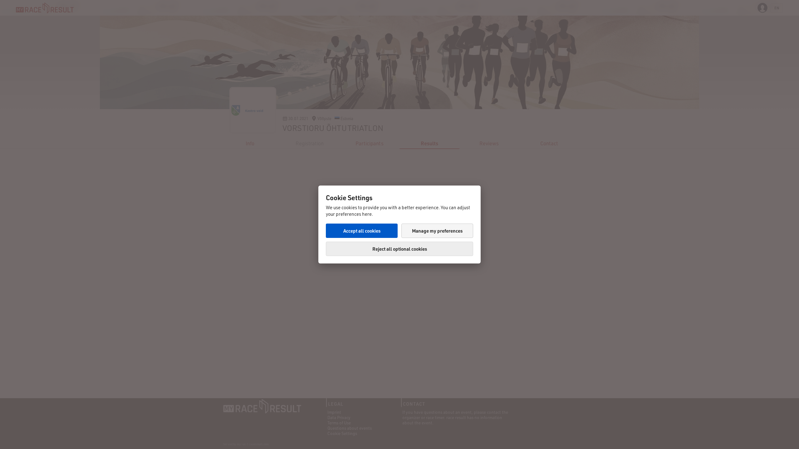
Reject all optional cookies (399, 249)
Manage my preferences (437, 231)
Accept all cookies (361, 231)
